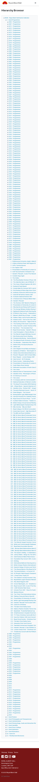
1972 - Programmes (14, 228)
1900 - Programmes (14, 80)
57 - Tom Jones (15, 378)
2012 (10, 688)
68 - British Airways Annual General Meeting (23, 403)
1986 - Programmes (14, 257)
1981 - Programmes (14, 246)
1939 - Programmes (14, 161)
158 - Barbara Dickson (17, 592)
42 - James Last (15, 346)
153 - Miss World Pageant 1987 (20, 582)
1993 (10, 644)
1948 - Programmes (14, 178)
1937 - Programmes (14, 157)
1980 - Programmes (14, 244)
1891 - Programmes (14, 61)
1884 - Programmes (14, 49)
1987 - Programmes (14, 259)
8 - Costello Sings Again (17, 276)
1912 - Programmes (14, 105)
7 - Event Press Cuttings (14, 727)
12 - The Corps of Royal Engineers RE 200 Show (24, 284)
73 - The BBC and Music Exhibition (20, 413)
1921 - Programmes (14, 124)
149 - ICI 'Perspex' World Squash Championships (25, 573)
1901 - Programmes (14, 82)
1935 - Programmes (14, 153)
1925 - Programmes (14, 132)
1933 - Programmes (14, 149)
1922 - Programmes (14, 126)
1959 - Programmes (14, 201)
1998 (10, 659)
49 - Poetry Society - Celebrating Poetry (22, 361)
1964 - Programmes (14, 211)
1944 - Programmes (14, 170)
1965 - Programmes (14, 213)
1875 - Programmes (14, 34)
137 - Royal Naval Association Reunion (22, 546)
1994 (10, 650)
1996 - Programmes (14, 654)
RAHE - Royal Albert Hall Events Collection (17, 18)
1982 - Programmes (14, 249)
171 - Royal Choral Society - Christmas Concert (24, 619)
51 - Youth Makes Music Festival (20, 365)
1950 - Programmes (14, 182)
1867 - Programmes (14, 24)
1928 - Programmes (14, 138)
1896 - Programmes (14, 72)
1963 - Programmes (14, 209)
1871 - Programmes (14, 26)
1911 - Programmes (14, 103)
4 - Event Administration (14, 721)
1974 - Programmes (14, 232)
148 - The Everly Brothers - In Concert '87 (23, 571)
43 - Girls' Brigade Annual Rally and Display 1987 (25, 348)
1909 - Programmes (14, 99)
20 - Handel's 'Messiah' (17, 301)
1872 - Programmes (14, 28)
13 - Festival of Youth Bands (19, 286)
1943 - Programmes (14, 167)
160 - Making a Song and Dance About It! (22, 596)
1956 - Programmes (14, 195)
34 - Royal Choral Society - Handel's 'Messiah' (24, 330)
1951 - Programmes (14, 184)
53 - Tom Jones (15, 369)
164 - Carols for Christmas (18, 604)
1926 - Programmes (14, 134)
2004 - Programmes (14, 671)
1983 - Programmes (14, 251)
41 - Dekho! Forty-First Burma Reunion (22, 344)
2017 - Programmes (14, 698)
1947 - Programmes (14, 176)
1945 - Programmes (14, 172)
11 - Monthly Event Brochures (15, 736)
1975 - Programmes (14, 234)
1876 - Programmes (14, 36)
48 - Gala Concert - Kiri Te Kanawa (20, 359)
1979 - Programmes (14, 242)
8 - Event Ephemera (12, 729)
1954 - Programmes (14, 190)
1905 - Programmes (14, 90)
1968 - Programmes (14, 220)
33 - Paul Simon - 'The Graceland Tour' (22, 328)
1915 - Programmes (14, 111)
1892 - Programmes (14, 63)
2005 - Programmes (14, 673)
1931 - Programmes (14, 145)
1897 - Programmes (14, 74)
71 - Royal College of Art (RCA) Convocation (23, 409)
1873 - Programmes (14, 30)
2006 (10, 675)
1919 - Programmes (14, 120)
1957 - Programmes (14, 197)
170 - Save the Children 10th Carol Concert (23, 617)
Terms (16, 752)
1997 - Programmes (14, 656)
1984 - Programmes (14, 253)
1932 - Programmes (14, 147)
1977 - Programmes (14, 238)
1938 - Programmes (14, 159)
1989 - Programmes (14, 636)
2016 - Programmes (14, 696)
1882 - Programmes (14, 45)
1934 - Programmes (14, 151)
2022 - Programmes (14, 708)
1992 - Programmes (14, 642)
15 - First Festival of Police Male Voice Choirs (23, 290)
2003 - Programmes (14, 669)
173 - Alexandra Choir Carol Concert (21, 623)
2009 (10, 681)
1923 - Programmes (14, 128)
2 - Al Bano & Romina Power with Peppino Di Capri (25, 263)
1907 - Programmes (14, 95)
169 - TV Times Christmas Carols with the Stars (24, 615)
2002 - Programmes (14, 667)
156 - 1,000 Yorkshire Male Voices (20, 588)
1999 (10, 661)
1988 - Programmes (14, 634)
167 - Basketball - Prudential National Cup (23, 611)
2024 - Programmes (14, 713)
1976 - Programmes (14, 236)
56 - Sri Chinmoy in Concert (19, 376)
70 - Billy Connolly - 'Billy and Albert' (21, 407)
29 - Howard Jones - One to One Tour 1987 (23, 319)
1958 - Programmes (14, 199)
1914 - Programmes (14, 109)
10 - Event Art (11, 733)
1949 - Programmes (14, 180)
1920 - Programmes (14, 122)
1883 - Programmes (14, 47)
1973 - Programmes (14, 230)
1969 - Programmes (14, 222)
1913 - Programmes (14, 107)
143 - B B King (15, 561)
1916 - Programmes (14, 113)
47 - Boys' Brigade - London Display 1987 (23, 357)
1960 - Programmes (14, 203)
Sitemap (4, 752)
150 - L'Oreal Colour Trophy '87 (20, 575)
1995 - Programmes (14, 652)
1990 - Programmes (14, 638)
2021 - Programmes (14, 706)
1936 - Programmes (14, 155)
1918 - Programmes (14, 118)
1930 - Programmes (14, 143)
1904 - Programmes (14, 88)
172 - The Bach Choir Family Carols (21, 621)
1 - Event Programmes (13, 20)
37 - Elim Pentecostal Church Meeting (22, 336)
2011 (10, 686)
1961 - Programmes (14, 205)
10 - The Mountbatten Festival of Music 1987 (24, 280)
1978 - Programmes (14, 240)
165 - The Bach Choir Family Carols (21, 606)
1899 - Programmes (14, 78)
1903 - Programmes (14, 86)
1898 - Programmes (14, 76)
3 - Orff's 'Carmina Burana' (18, 265)
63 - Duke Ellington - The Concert (20, 392)
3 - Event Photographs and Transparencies (19, 719)
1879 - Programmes (14, 43)
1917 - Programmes (14, 115)
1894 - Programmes (14, 68)
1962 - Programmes (14, 207)
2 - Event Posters (12, 717)
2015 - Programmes (14, 694)
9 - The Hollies (15, 278)
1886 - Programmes (14, 53)
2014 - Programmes (14, 692)
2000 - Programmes (14, 663)
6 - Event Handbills (12, 725)
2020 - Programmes (14, 704)
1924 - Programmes (14, 130)
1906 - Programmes (14, 93)
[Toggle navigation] (35, 3)
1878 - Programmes (14, 41)
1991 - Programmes (14, 640)
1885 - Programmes (14, 51)
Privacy (10, 752)
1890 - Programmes (14, 59)
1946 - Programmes (14, 174)
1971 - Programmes (14, 226)
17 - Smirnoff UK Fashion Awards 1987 (22, 294)
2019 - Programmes (14, 702)
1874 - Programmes (14, 32)
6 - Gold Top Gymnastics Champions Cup (22, 271)
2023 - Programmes (14, 711)
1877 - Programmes (14, 38)
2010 (10, 684)
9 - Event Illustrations (13, 731)
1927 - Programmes (14, 136)
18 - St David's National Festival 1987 (21, 296)
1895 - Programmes (14, 70)
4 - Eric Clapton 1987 (17, 267)
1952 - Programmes (14, 186)
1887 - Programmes (14, 55)
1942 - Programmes (14, 165)
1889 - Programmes (14, 57)
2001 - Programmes (14, 665)
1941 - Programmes (14, 163)
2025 (10, 715)
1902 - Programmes (14, 84)
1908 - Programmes (14, 97)
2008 (10, 679)
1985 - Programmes (14, 255)
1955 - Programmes (14, 192)
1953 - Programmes (14, 188)
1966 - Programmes (14, 215)
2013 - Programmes (14, 690)
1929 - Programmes (14, 140)
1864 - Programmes (14, 22)
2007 (10, 677)
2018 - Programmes (14, 700)
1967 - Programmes (14, 217)
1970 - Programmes (14, 224)
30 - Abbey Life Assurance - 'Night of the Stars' (24, 321)
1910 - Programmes (14, 101)
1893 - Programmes (14, 65)
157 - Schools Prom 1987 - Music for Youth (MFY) (25, 590)
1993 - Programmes (14, 648)
